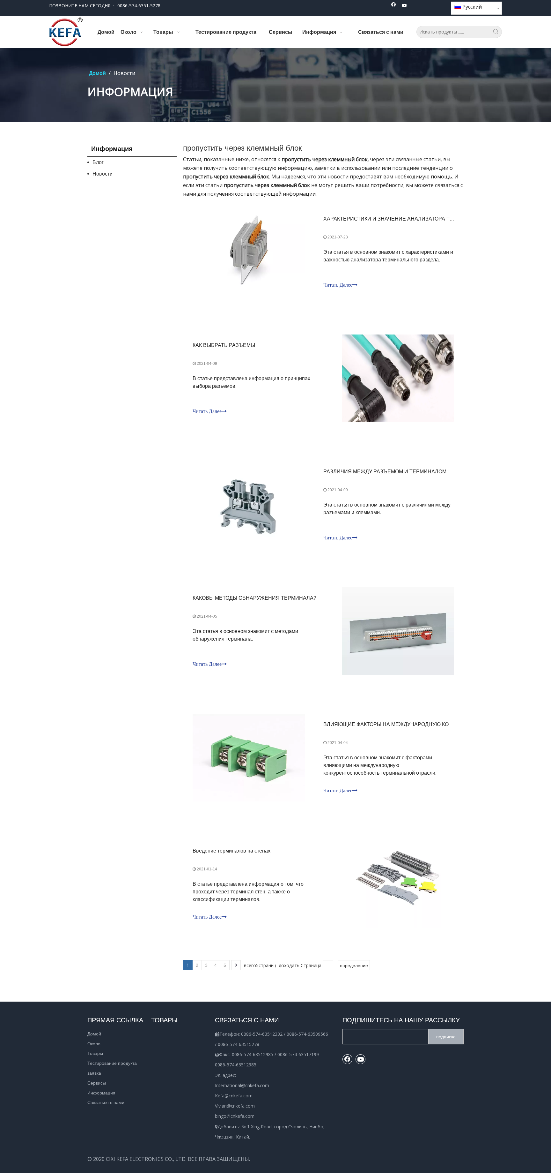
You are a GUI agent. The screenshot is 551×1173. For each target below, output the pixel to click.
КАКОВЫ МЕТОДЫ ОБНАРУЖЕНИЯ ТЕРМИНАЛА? (254, 598)
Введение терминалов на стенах (231, 850)
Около (93, 1043)
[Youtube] (404, 6)
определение (354, 965)
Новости (102, 174)
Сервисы (96, 1083)
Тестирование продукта (112, 1063)
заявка (94, 1073)
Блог (98, 162)
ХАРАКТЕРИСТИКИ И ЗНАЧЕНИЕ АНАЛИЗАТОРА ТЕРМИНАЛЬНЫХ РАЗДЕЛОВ (421, 219)
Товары (95, 1053)
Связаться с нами (105, 1102)
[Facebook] (394, 6)
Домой (94, 1033)
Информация (101, 1092)
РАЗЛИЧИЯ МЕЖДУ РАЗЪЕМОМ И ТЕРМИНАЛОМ (384, 471)
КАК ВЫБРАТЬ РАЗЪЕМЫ (224, 345)
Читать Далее (337, 285)
